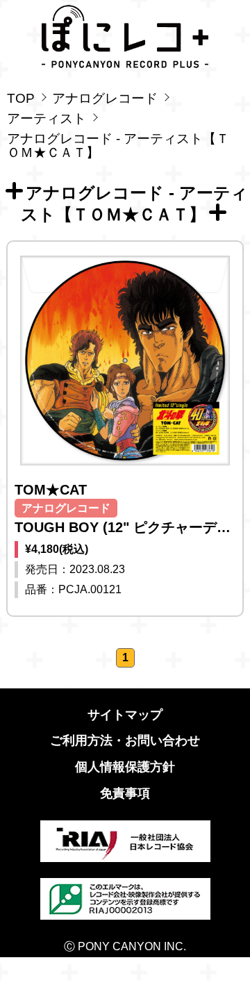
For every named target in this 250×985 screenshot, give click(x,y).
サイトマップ (125, 715)
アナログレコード (105, 98)
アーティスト (46, 118)
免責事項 (125, 793)
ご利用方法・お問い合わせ (125, 740)
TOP (21, 98)
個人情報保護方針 (125, 767)
